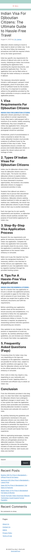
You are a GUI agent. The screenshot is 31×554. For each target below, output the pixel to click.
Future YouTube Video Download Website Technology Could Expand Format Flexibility (15, 498)
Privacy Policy (7, 533)
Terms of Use (7, 536)
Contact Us (6, 527)
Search (3, 459)
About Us (6, 524)
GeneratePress (15, 551)
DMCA (5, 530)
